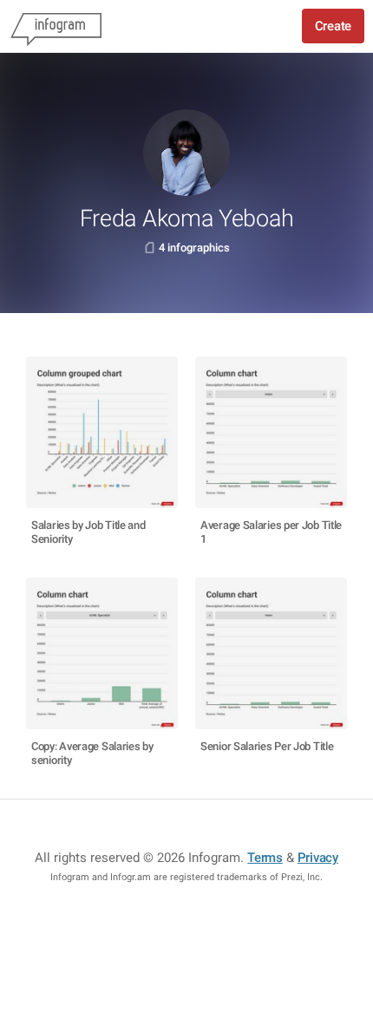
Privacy (318, 857)
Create (333, 26)
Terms (265, 857)
